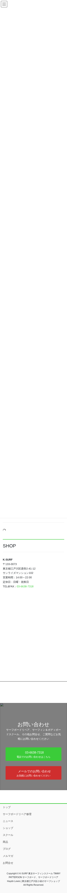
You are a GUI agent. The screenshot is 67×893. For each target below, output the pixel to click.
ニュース (8, 821)
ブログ (7, 848)
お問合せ (8, 862)
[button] (33, 754)
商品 (5, 841)
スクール (8, 834)
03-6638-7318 (25, 586)
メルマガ (8, 855)
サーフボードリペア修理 (17, 814)
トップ (7, 807)
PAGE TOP (61, 862)
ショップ (8, 827)
